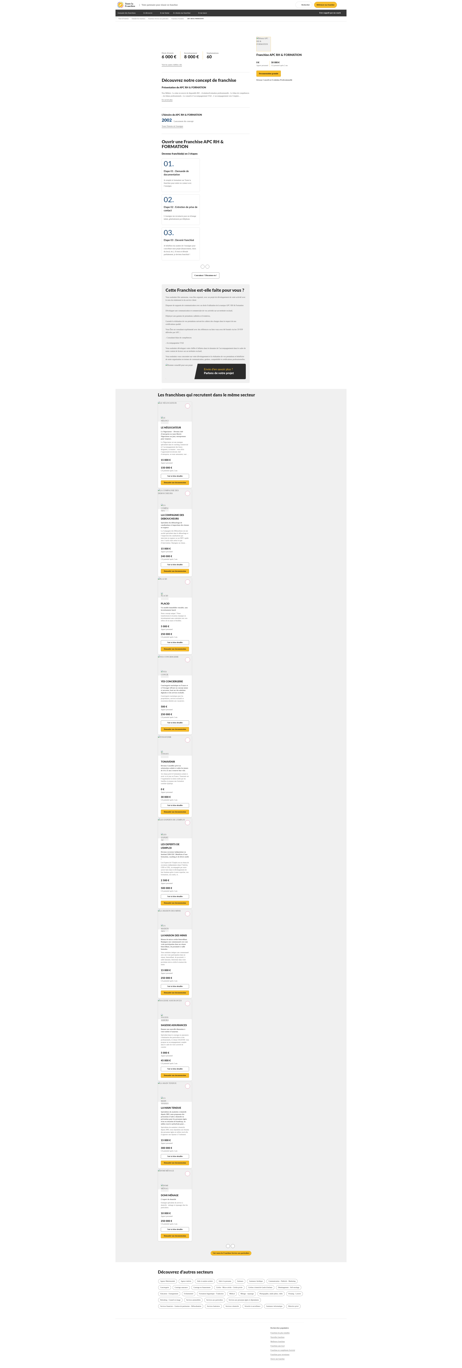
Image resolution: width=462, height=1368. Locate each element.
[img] (138, 13)
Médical (232, 1294)
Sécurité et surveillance (252, 1306)
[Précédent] (203, 267)
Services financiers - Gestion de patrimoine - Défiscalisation (180, 1306)
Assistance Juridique (256, 1281)
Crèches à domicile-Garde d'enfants (260, 1287)
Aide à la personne (225, 1281)
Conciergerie (164, 1287)
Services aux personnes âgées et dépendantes (244, 1300)
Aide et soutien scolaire (205, 1281)
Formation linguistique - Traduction (211, 1294)
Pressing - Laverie (294, 1294)
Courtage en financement (201, 1287)
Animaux (240, 1281)
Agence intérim (186, 1281)
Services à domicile (232, 1306)
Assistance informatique (274, 1306)
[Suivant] (207, 267)
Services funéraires (213, 1306)
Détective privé (293, 1306)
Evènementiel (188, 1294)
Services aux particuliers (214, 1300)
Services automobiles (193, 1300)
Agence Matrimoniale (167, 1281)
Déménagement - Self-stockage (288, 1287)
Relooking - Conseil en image (170, 1300)
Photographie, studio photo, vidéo (271, 1294)
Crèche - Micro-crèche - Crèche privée (229, 1287)
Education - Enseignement (169, 1294)
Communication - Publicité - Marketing (282, 1281)
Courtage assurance (181, 1287)
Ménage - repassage (247, 1294)
